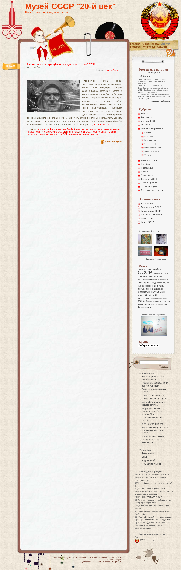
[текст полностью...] (101, 124)
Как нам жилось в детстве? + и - (152, 489)
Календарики (150, 140)
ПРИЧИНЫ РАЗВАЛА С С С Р (149, 497)
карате (96, 132)
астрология (43, 129)
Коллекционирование (152, 128)
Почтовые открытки (152, 147)
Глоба (70, 129)
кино (161, 289)
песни (148, 298)
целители (73, 134)
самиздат (33, 134)
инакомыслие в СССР (54, 132)
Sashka (117, 557)
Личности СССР (149, 160)
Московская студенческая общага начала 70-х (152, 411)
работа (150, 301)
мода (140, 295)
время (154, 279)
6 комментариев (113, 142)
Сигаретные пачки (152, 151)
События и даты (149, 186)
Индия (69, 132)
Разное (144, 171)
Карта (155, 43)
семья (140, 304)
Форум (165, 43)
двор (159, 279)
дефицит (158, 283)
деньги (165, 279)
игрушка (159, 286)
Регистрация (148, 453)
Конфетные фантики (153, 144)
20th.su (110, 560)
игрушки (141, 289)
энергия (94, 134)
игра (152, 286)
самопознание (46, 134)
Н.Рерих (112, 132)
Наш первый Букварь (151, 215)
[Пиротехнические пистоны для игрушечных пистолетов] (145, 256)
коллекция (142, 292)
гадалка (62, 129)
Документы (146, 117)
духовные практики (110, 129)
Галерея (135, 46)
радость (157, 301)
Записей (148, 460)
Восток (53, 129)
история (154, 289)
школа (148, 307)
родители (166, 301)
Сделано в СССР (149, 179)
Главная (135, 43)
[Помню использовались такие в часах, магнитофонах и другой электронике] (161, 244)
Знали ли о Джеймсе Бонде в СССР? (153, 523)
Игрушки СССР (148, 121)
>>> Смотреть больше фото (154, 259)
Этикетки (148, 155)
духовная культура (90, 129)
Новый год (156, 269)
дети (140, 282)
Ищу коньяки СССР (145, 528)
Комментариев (151, 464)
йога (76, 132)
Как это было (111, 70)
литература (152, 292)
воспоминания (144, 279)
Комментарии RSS (106, 562)
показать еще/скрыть (160, 101)
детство (149, 282)
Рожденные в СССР (151, 207)
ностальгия (150, 294)
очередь (141, 298)
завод (147, 286)
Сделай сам (147, 175)
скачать (147, 304)
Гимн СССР (147, 218)
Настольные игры (156, 424)
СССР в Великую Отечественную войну (155, 517)
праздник (162, 298)
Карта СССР (147, 222)
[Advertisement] (70, 77)
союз (153, 304)
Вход (144, 457)
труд (165, 304)
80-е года (145, 113)
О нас (145, 43)
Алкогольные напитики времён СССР (155, 511)
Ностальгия (147, 168)
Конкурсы (149, 46)
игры (148, 289)
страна (159, 304)
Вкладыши (148, 136)
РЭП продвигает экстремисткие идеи (153, 474)
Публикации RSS (88, 562)
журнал (141, 286)
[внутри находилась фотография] (161, 256)
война (159, 276)
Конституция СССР (151, 211)
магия (104, 132)
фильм (141, 307)
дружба (166, 283)
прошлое (142, 301)
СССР (64, 134)
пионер (154, 298)
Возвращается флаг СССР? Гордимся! (153, 520)
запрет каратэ (35, 132)
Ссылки (162, 46)
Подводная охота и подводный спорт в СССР (155, 430)
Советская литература (152, 190)
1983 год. (143, 514)
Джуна (77, 129)
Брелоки (148, 133)
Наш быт (145, 164)
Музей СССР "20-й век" (70, 6)
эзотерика (84, 134)
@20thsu (143, 540)
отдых (161, 295)
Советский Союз (145, 276)
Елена (145, 376)
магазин (161, 292)
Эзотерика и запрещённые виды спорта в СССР (61, 64)
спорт (57, 134)
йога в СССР (85, 132)
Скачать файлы (149, 183)
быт (154, 276)
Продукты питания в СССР (150, 525)
